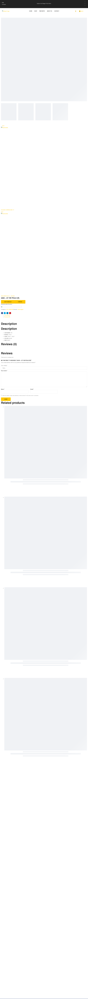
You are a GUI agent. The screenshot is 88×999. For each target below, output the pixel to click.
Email (32, 389)
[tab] (45, 315)
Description (7, 315)
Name (3, 389)
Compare (20, 301)
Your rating (4, 365)
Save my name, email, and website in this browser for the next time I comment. (21, 395)
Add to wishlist (7, 301)
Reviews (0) (7, 317)
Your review (4, 370)
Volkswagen (20, 309)
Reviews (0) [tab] (9, 344)
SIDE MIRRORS (9, 309)
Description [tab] (9, 323)
